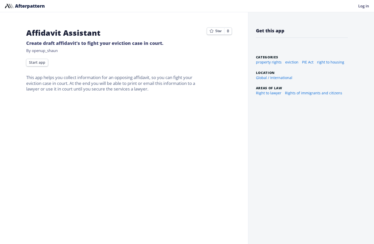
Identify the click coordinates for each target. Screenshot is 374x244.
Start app (37, 62)
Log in (363, 5)
